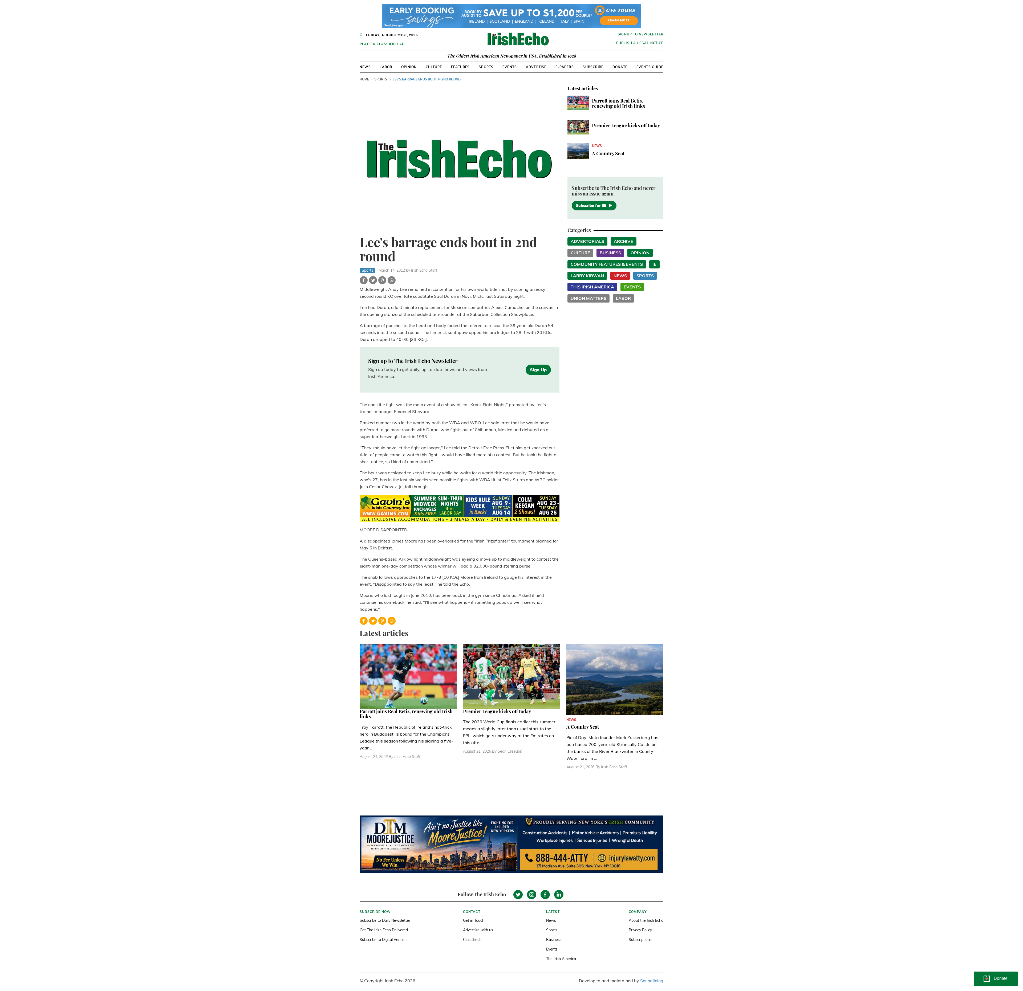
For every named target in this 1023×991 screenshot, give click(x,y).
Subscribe (593, 67)
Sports (486, 67)
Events (509, 67)
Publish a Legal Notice (639, 43)
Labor (386, 67)
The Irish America (561, 958)
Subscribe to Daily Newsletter (385, 920)
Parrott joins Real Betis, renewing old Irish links (618, 103)
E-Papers (564, 67)
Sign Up (538, 369)
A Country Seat (608, 153)
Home (364, 79)
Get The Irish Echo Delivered (384, 930)
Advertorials (587, 241)
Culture (434, 67)
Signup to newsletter (640, 34)
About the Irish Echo (646, 920)
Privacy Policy (640, 930)
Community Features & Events (607, 264)
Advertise (536, 67)
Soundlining (651, 980)
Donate (619, 67)
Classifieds (472, 939)
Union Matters (588, 298)
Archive (623, 241)
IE (654, 264)
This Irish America (592, 286)
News (365, 67)
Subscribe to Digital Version (383, 939)
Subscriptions (640, 939)
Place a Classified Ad (382, 44)
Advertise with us (478, 930)
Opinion (409, 67)
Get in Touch (473, 920)
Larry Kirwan (587, 275)
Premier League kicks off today (626, 125)
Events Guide (649, 67)
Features (460, 67)
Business (610, 252)
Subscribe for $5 (591, 205)
